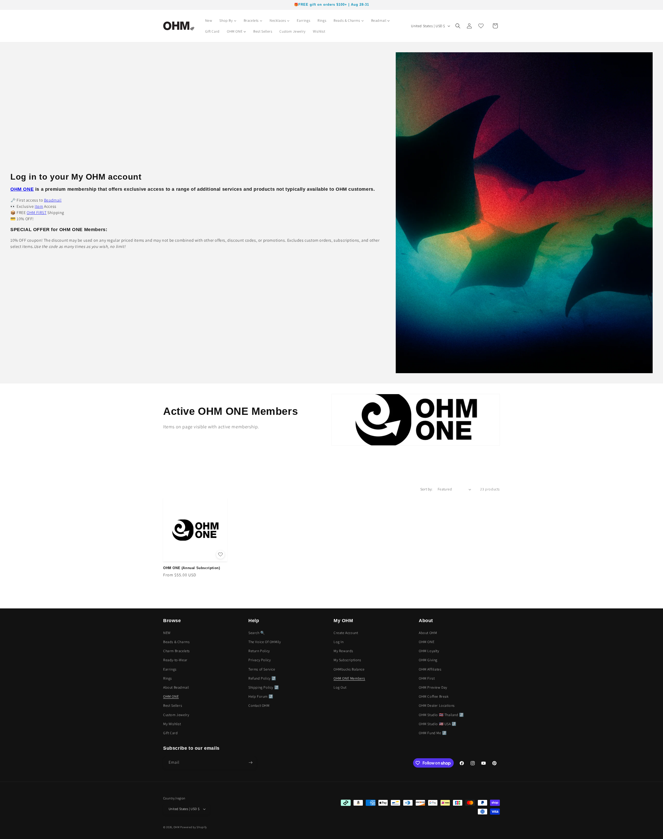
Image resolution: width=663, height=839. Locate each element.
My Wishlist (172, 724)
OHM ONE (171, 696)
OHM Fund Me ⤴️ (433, 733)
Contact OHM (259, 705)
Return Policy (259, 651)
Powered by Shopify (193, 827)
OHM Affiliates (430, 669)
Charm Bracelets (176, 651)
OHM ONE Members (349, 678)
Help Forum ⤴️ (260, 696)
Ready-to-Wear (175, 660)
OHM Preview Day (433, 687)
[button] (458, 26)
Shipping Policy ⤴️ (263, 687)
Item (39, 206)
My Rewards (343, 651)
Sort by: (426, 489)
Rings (167, 678)
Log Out (340, 687)
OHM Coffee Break (434, 696)
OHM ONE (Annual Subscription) (191, 568)
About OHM (428, 632)
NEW (167, 632)
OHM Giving (428, 660)
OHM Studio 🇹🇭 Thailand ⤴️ (441, 714)
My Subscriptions (347, 660)
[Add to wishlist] (220, 554)
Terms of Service (261, 669)
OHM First (427, 678)
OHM (177, 827)
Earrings (170, 669)
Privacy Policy (259, 660)
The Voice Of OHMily (264, 641)
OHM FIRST (36, 212)
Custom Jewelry (176, 714)
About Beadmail (176, 687)
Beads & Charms (176, 641)
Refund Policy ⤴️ (262, 678)
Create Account (346, 632)
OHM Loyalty (429, 651)
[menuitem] (208, 20)
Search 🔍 (256, 632)
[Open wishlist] (481, 26)
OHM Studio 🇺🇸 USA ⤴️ (437, 724)
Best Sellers (172, 705)
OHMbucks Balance (349, 669)
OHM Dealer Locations (437, 705)
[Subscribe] (250, 762)
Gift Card (170, 733)
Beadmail (53, 200)
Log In (339, 641)
